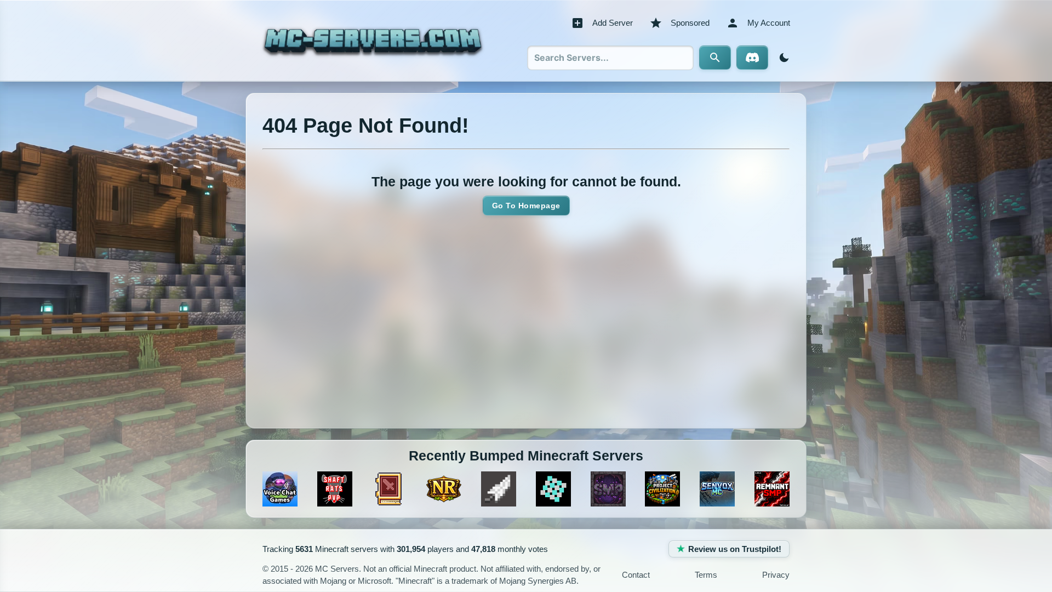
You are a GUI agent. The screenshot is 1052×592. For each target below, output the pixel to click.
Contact (636, 574)
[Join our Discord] (752, 57)
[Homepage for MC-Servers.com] (373, 40)
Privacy (776, 574)
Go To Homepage (526, 205)
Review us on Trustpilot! (734, 549)
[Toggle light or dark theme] (782, 57)
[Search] (715, 57)
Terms (706, 574)
